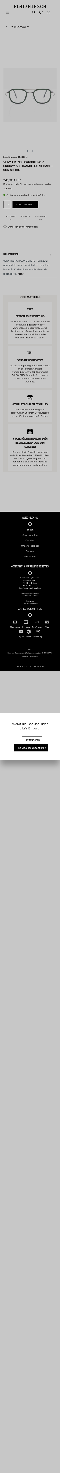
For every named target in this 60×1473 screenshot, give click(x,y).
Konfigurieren (32, 740)
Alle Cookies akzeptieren (31, 748)
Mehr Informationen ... (30, 733)
